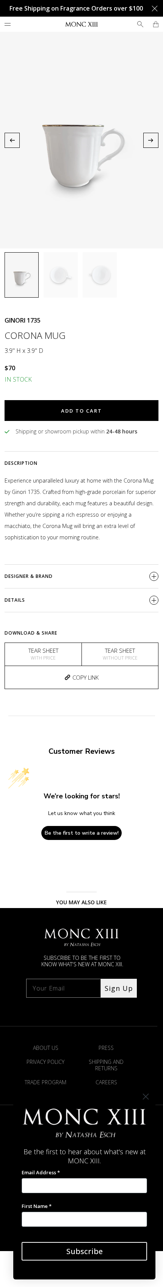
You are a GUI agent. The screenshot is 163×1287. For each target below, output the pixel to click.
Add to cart (81, 410)
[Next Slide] (150, 140)
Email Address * (41, 1172)
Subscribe (84, 1251)
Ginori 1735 (23, 320)
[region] (81, 140)
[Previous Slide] (12, 140)
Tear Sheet (43, 654)
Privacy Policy (45, 1061)
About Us (45, 1047)
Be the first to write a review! (82, 833)
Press (106, 1047)
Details (15, 600)
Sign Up (119, 988)
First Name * (37, 1206)
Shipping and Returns (106, 1065)
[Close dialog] (145, 1096)
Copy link (85, 677)
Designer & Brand (29, 576)
